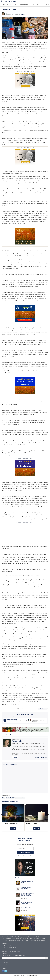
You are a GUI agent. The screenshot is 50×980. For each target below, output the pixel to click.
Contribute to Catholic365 (9, 949)
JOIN (38, 4)
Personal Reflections (20, 797)
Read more (13, 828)
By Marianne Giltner (24, 883)
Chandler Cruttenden (7, 39)
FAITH (15, 4)
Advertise (6, 947)
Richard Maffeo (10, 13)
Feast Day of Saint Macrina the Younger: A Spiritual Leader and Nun (27, 902)
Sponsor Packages (12, 947)
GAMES (32, 4)
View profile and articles (41, 757)
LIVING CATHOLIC (24, 4)
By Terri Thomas (24, 898)
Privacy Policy (6, 964)
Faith (3, 797)
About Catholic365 (7, 945)
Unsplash (13, 39)
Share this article (43, 708)
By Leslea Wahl (24, 910)
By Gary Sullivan (24, 889)
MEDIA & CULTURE (7, 4)
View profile (17, 14)
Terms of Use (7, 962)
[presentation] (1, 814)
